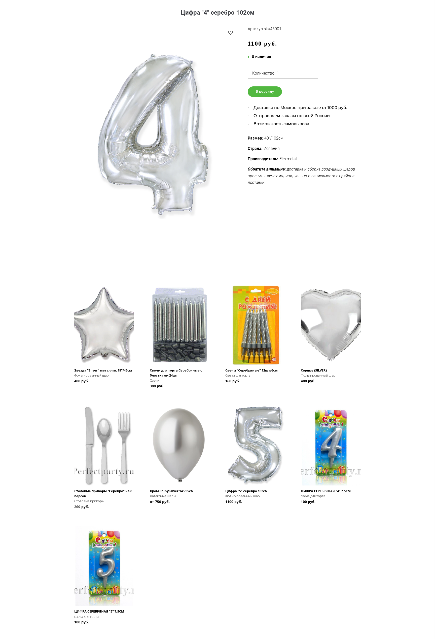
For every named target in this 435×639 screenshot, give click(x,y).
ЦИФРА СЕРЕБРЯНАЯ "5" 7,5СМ (99, 611)
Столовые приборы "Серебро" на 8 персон (103, 493)
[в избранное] (230, 32)
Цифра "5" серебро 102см (246, 491)
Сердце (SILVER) (314, 370)
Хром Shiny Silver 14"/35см (172, 491)
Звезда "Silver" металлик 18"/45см (103, 370)
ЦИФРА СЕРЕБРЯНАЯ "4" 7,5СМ (326, 491)
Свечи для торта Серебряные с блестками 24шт (176, 373)
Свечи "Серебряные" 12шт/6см (251, 370)
